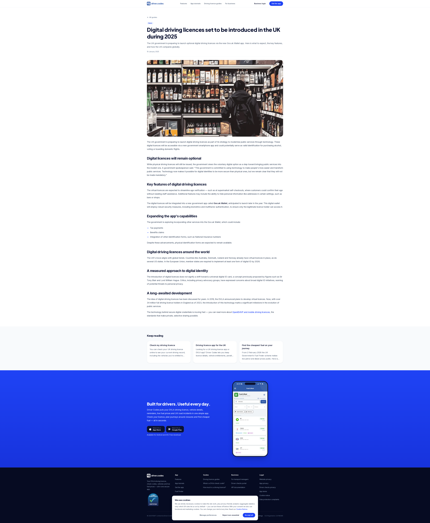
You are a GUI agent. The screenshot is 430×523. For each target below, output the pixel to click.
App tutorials (196, 3)
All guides (153, 17)
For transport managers (239, 479)
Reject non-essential (231, 515)
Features (183, 3)
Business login (260, 3)
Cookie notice (264, 495)
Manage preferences (208, 515)
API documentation (238, 487)
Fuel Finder (179, 491)
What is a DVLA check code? (214, 483)
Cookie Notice (241, 509)
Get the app (276, 3)
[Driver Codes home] (155, 3)
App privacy (263, 483)
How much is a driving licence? (214, 487)
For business (230, 3)
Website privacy (265, 479)
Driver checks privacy (267, 487)
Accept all (249, 515)
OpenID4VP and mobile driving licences (251, 312)
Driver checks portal (238, 483)
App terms (263, 491)
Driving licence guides (213, 3)
